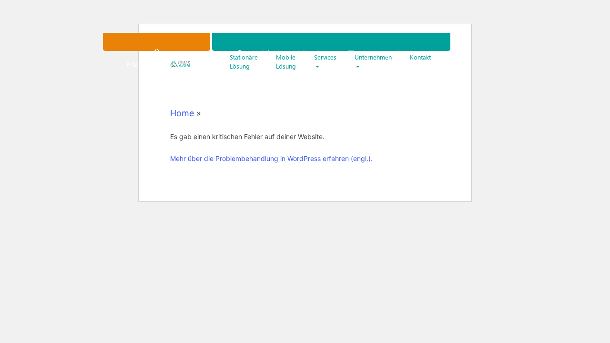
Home (182, 113)
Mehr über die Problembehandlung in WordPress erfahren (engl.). (271, 158)
